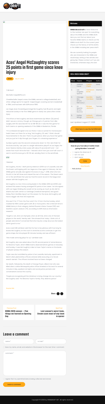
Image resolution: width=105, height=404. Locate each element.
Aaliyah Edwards (89, 116)
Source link (10, 288)
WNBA (10, 79)
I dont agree (78, 157)
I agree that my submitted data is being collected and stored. (28, 379)
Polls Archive (76, 169)
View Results (85, 166)
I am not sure (79, 155)
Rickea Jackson (89, 107)
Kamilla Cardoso (89, 98)
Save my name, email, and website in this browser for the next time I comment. (34, 347)
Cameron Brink (90, 91)
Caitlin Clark (89, 85)
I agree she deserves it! (82, 152)
